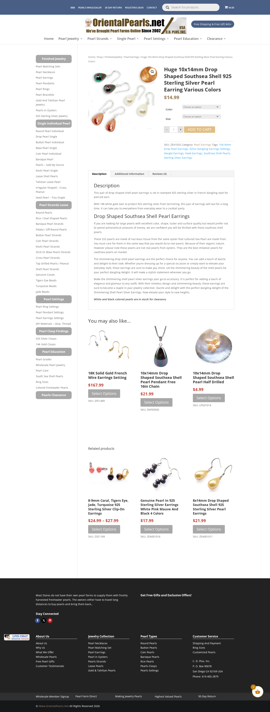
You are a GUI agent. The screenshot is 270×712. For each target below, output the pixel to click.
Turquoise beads (46, 286)
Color (169, 109)
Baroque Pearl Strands (50, 224)
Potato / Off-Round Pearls (51, 229)
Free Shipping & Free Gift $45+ (212, 24)
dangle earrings (174, 153)
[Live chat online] (17, 637)
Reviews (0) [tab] (159, 174)
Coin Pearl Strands (47, 241)
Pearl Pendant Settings (50, 312)
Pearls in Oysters (46, 110)
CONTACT (152, 7)
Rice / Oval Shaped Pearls (51, 218)
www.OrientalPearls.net (54, 706)
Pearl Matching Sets (48, 66)
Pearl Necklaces (45, 72)
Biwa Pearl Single (46, 148)
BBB (73, 7)
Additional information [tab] (129, 174)
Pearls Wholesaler (90, 7)
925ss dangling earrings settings (210, 149)
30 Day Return (113, 7)
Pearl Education (186, 39)
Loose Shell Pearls (47, 176)
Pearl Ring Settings (47, 306)
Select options (104, 393)
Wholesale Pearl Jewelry (50, 365)
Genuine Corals (45, 274)
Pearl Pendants (45, 83)
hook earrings (193, 153)
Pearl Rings (43, 89)
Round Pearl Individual (50, 131)
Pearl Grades (44, 359)
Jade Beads (42, 291)
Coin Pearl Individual (48, 153)
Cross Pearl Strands (48, 257)
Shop (100, 57)
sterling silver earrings (178, 157)
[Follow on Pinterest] (50, 620)
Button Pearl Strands (48, 235)
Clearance (214, 39)
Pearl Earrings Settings (50, 318)
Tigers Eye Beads (46, 280)
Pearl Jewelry (68, 39)
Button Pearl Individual (50, 142)
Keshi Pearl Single (47, 170)
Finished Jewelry (113, 57)
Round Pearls (44, 212)
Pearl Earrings (131, 57)
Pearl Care (42, 370)
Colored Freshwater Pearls (52, 387)
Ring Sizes (42, 382)
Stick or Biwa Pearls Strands (53, 252)
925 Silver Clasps (46, 338)
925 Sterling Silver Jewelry (52, 116)
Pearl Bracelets (45, 94)
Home (49, 39)
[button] (152, 72)
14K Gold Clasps (46, 344)
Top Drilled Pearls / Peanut (52, 263)
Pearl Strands (98, 39)
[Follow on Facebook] (37, 620)
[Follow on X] (43, 620)
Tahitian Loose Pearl (48, 182)
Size (168, 119)
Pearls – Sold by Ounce (50, 165)
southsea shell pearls (217, 153)
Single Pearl (126, 39)
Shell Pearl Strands (47, 269)
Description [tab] (99, 174)
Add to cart (199, 129)
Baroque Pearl (44, 159)
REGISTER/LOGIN (134, 7)
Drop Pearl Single (46, 136)
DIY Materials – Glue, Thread (53, 323)
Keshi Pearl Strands (48, 246)
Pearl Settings (154, 39)
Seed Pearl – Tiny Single (50, 197)
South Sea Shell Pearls (49, 376)
